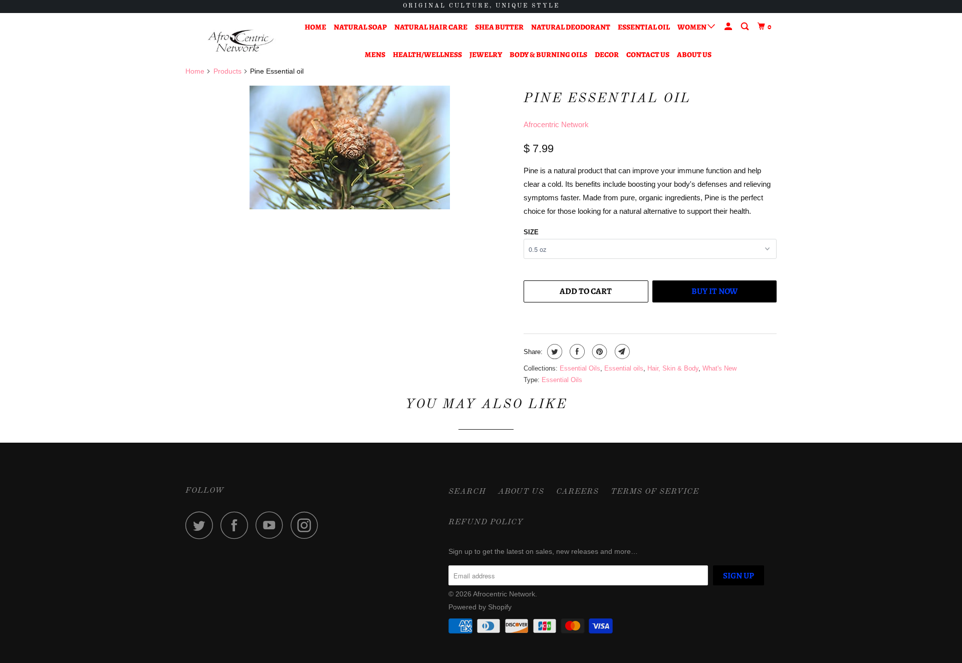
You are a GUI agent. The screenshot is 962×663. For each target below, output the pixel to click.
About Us (694, 55)
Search (467, 492)
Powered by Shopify (480, 607)
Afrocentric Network (556, 124)
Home (315, 27)
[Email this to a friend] (621, 351)
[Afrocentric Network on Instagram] (307, 525)
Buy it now (714, 291)
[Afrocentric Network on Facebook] (237, 525)
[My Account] (729, 27)
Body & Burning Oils (548, 55)
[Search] (745, 27)
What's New (719, 368)
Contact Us (647, 55)
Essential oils (623, 368)
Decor (607, 55)
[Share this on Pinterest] (598, 351)
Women (692, 27)
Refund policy (486, 522)
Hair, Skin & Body (672, 368)
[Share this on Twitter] (553, 351)
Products (227, 71)
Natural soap (360, 27)
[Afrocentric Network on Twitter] (201, 525)
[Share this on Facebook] (576, 351)
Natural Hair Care (430, 27)
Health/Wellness (427, 55)
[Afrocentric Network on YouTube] (272, 525)
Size (531, 232)
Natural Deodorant (570, 27)
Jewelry (485, 55)
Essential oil (644, 27)
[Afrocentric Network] (236, 41)
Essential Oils (580, 368)
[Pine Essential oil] (349, 147)
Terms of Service (655, 492)
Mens (375, 55)
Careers (577, 492)
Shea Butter (499, 27)
